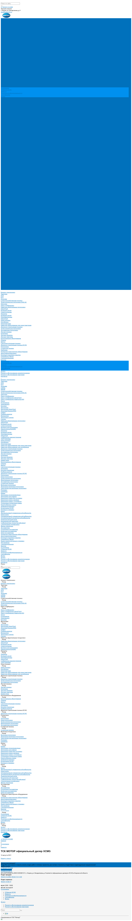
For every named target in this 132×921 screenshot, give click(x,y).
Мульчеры (4, 60)
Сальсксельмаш (6, 39)
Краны (3, 220)
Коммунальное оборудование (11, 65)
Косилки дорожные (7, 197)
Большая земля (6, 37)
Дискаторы (4, 134)
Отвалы (3, 67)
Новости (3, 91)
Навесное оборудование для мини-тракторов (16, 52)
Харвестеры (5, 187)
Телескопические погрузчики (11, 55)
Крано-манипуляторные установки (12, 267)
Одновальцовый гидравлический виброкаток (16, 243)
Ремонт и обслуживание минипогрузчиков (15, 100)
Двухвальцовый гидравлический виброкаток (16, 239)
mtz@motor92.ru (6, 12)
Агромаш (4, 25)
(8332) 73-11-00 (16, 877)
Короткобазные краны (8, 231)
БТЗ (2, 24)
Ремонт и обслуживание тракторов (12, 101)
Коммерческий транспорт (9, 248)
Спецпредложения (7, 271)
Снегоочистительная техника (10, 70)
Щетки (3, 68)
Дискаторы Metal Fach (8, 136)
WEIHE (3, 116)
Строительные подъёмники (10, 251)
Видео (3, 96)
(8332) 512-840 (6, 877)
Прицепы (4, 40)
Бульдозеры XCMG (7, 235)
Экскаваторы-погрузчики (9, 57)
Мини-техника (5, 47)
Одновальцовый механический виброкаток (15, 244)
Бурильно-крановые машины (11, 81)
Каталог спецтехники (8, 106)
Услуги (3, 284)
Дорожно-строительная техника (11, 53)
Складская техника (7, 75)
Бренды (3, 272)
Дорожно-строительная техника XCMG (14, 72)
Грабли (3, 139)
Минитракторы (6, 50)
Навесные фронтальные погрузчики (13, 34)
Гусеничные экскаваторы (9, 256)
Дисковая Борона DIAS (8, 137)
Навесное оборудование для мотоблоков (15, 174)
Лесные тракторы (7, 63)
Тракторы (4, 21)
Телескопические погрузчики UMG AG (14, 29)
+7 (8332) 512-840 (7, 7)
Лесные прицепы (7, 62)
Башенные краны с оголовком (11, 228)
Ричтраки (4, 216)
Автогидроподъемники (8, 80)
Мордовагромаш (6, 44)
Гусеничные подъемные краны (11, 230)
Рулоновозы (5, 129)
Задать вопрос (5, 866)
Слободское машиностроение (11, 164)
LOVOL (3, 114)
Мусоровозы (5, 269)
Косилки (4, 132)
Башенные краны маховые (10, 226)
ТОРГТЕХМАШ (6, 165)
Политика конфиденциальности (11, 93)
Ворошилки (5, 142)
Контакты (4, 289)
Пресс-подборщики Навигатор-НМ (12, 126)
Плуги (3, 128)
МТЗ (2, 22)
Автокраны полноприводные (11, 221)
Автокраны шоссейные (9, 223)
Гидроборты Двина (7, 83)
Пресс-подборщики (7, 32)
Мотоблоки (4, 48)
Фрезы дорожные (7, 253)
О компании (5, 274)
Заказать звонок (6, 870)
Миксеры (4, 30)
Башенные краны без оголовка (11, 225)
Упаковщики (5, 131)
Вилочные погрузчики (8, 211)
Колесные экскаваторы (9, 258)
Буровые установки (7, 236)
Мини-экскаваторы (7, 259)
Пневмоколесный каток (9, 246)
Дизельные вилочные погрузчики (12, 213)
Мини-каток (5, 241)
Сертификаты (5, 95)
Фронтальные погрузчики (9, 207)
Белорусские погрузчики (9, 154)
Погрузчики (5, 73)
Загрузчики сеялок (7, 144)
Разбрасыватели (6, 141)
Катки (3, 238)
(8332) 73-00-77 (6, 882)
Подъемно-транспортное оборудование (14, 78)
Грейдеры (4, 76)
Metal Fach (4, 35)
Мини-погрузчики (7, 203)
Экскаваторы (5, 254)
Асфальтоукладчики (7, 233)
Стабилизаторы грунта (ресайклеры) (13, 249)
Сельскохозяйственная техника (11, 27)
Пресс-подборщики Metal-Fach (11, 124)
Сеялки (3, 146)
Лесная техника (6, 58)
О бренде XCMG (6, 90)
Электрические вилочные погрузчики (13, 215)
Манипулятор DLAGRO (8, 156)
